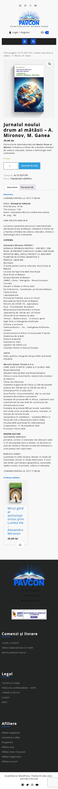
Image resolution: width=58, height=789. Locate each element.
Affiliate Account (10, 761)
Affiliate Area (8, 747)
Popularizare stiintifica (21, 178)
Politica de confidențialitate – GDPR (19, 687)
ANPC (4, 702)
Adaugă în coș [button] (20, 544)
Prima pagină (10, 52)
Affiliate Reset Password (13, 751)
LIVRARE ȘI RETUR (11, 692)
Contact (5, 697)
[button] (49, 64)
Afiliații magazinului (11, 732)
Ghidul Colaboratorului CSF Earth (17, 647)
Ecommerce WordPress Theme (22, 775)
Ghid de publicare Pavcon (14, 652)
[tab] (24, 41)
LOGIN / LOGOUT (10, 642)
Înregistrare (7, 742)
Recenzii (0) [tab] (27, 187)
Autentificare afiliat (11, 737)
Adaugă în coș (29, 166)
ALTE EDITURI (25, 52)
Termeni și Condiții (11, 683)
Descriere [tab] (12, 187)
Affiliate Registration (11, 756)
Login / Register (21, 32)
